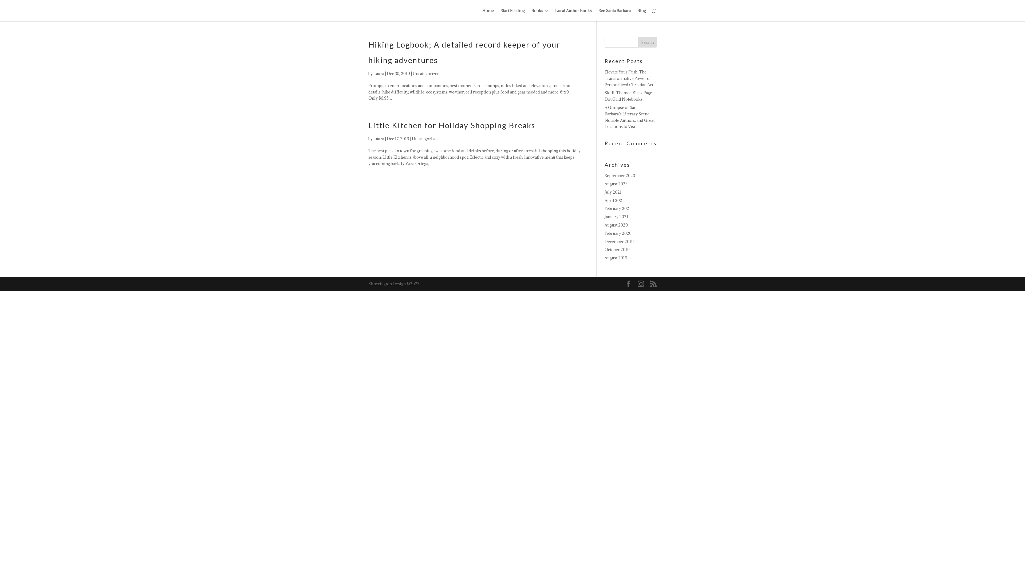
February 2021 (618, 208)
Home (488, 11)
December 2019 (619, 241)
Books (537, 11)
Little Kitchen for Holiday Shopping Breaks (451, 125)
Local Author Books (573, 11)
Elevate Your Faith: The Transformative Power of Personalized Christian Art (629, 78)
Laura (378, 73)
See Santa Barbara (614, 11)
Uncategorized (426, 73)
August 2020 (616, 225)
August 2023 (616, 183)
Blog (641, 11)
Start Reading (512, 11)
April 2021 (614, 200)
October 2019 (617, 249)
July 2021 (613, 192)
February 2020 (618, 233)
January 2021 (616, 216)
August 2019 (616, 257)
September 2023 (620, 175)
